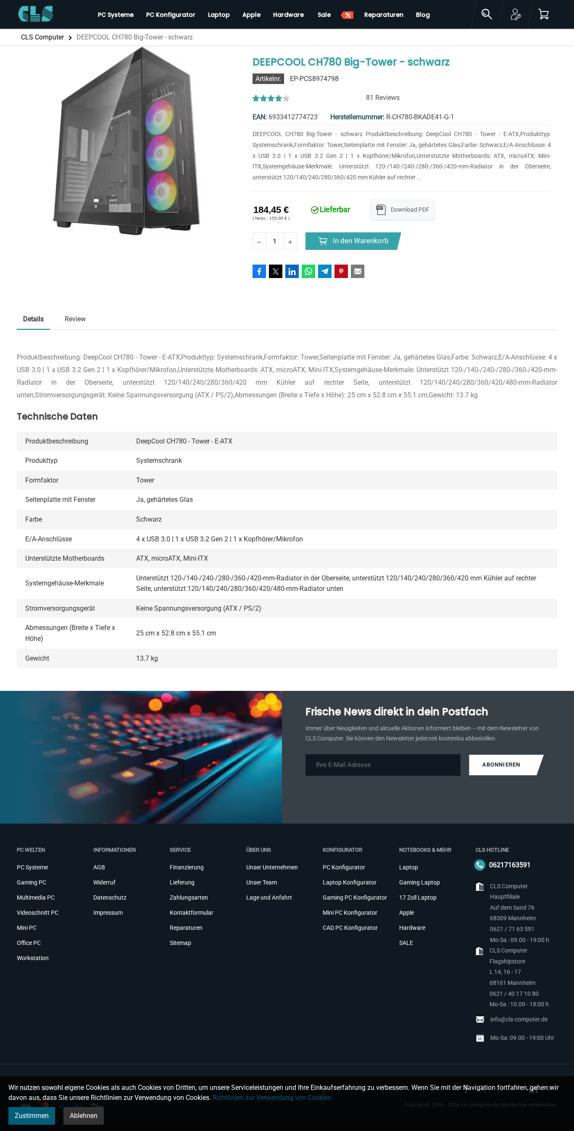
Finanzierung (187, 867)
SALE (406, 942)
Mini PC (27, 927)
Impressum (108, 912)
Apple (406, 912)
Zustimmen (32, 1116)
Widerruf (104, 882)
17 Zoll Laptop (418, 897)
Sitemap (180, 942)
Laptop (408, 867)
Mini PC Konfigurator (350, 912)
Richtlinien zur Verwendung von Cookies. (273, 1098)
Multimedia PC (36, 897)
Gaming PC (31, 882)
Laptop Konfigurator (350, 882)
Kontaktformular (191, 912)
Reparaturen (186, 927)
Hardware (412, 927)
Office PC (29, 942)
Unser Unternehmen (272, 867)
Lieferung (182, 882)
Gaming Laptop (419, 882)
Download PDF (410, 209)
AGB (99, 867)
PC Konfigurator (344, 867)
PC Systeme (32, 867)
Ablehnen (83, 1116)
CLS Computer (42, 37)
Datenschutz (109, 897)
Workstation (33, 958)
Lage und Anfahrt (269, 897)
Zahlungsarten (189, 897)
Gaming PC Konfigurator (355, 897)
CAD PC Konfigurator (350, 927)
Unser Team (261, 882)
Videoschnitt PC (37, 912)
